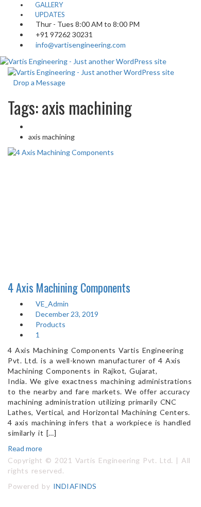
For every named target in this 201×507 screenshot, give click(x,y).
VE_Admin (51, 303)
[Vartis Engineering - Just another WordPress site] (83, 60)
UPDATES (49, 14)
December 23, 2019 (66, 314)
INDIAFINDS (75, 486)
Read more (25, 448)
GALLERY (48, 5)
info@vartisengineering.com (81, 44)
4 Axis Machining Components (69, 287)
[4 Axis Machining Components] (100, 198)
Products (50, 324)
